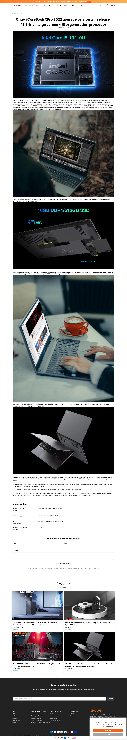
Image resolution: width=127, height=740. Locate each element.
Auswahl (66, 5)
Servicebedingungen (50, 735)
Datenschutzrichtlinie (27, 735)
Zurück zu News (18, 13)
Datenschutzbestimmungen (85, 568)
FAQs (32, 713)
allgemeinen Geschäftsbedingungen (67, 568)
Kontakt (72, 713)
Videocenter (53, 718)
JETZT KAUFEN (85, 2)
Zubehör (59, 5)
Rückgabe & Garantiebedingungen (40, 723)
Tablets (44, 5)
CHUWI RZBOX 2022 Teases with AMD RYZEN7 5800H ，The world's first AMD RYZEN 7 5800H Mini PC (36, 665)
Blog (51, 713)
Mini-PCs (51, 5)
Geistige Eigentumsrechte (39, 735)
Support (73, 5)
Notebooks (15, 716)
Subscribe (110, 698)
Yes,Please (108, 730)
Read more (15, 629)
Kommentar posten (63, 563)
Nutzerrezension (55, 720)
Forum (52, 716)
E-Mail (65, 543)
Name (14, 543)
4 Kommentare (61, 27)
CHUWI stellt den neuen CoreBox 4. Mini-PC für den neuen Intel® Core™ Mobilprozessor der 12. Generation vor (35, 624)
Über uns (80, 5)
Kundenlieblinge (16, 720)
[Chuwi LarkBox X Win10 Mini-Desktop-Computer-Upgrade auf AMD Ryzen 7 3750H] (89, 605)
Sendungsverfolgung (37, 716)
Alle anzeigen (63, 587)
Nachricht (16, 551)
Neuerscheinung (29, 5)
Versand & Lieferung (36, 720)
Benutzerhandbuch (36, 718)
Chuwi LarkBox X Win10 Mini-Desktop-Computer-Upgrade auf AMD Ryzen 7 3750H (88, 624)
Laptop (37, 5)
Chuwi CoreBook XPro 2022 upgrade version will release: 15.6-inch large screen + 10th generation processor (88, 665)
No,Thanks (108, 734)
